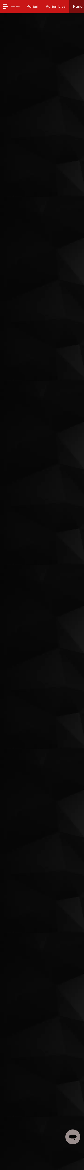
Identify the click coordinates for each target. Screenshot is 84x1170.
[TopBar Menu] (5, 6)
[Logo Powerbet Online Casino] (15, 6)
